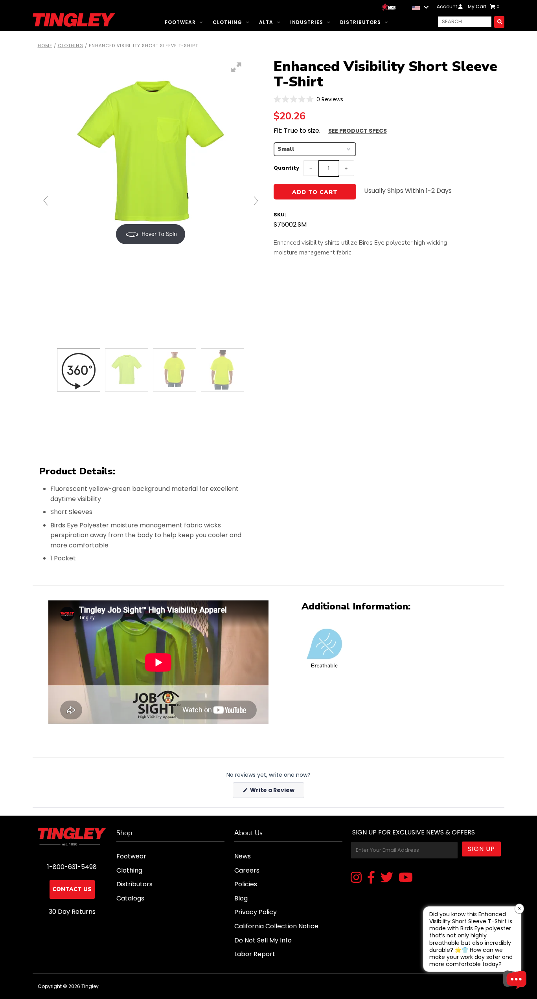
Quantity (286, 168)
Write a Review (276, 792)
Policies (245, 884)
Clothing (227, 22)
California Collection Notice (276, 926)
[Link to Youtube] (406, 878)
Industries (306, 22)
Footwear (180, 22)
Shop (124, 833)
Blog (241, 898)
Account (447, 6)
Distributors (360, 22)
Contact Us (72, 889)
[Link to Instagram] (356, 878)
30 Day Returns (72, 911)
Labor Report (254, 954)
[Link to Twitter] (387, 878)
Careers (246, 870)
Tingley (90, 986)
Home (45, 45)
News (242, 856)
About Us (248, 833)
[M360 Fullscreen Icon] (236, 67)
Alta (266, 22)
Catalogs (130, 898)
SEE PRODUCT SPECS (357, 131)
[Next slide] (256, 201)
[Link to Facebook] (371, 878)
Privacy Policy (255, 912)
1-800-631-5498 (72, 866)
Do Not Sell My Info (263, 940)
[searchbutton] (499, 21)
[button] (309, 99)
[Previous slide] (45, 201)
